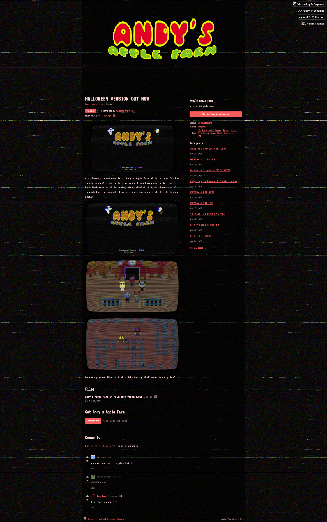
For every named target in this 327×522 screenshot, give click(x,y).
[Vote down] (87, 461)
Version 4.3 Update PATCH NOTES (210, 170)
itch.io (90, 519)
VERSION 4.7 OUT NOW (202, 159)
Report (120, 519)
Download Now (93, 420)
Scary (212, 133)
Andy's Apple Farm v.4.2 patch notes (213, 181)
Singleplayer (230, 133)
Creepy (218, 130)
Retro (205, 133)
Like (92, 111)
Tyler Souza (101, 496)
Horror (226, 130)
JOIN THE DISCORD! (201, 236)
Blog (241, 519)
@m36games (130, 110)
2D (199, 130)
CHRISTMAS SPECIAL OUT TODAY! (209, 148)
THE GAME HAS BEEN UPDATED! (207, 214)
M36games (120, 110)
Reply (93, 468)
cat (98, 457)
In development (205, 122)
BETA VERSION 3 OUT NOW (205, 225)
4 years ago (106, 457)
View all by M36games (105, 519)
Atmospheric (207, 130)
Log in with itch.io (98, 446)
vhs (199, 135)
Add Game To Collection (218, 114)
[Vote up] (87, 457)
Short (219, 133)
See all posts (196, 247)
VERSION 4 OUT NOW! (202, 192)
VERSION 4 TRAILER (201, 203)
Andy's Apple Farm (94, 104)
